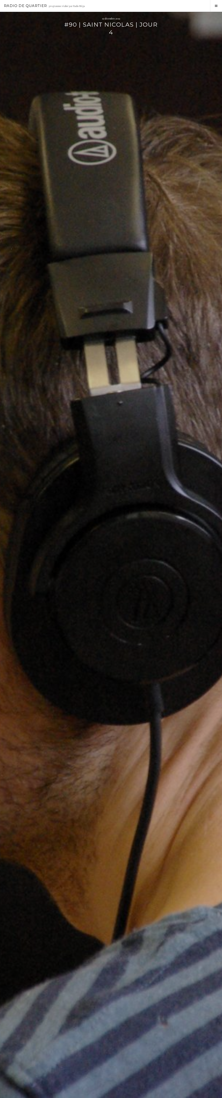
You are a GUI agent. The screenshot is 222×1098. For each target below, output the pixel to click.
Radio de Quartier (25, 6)
